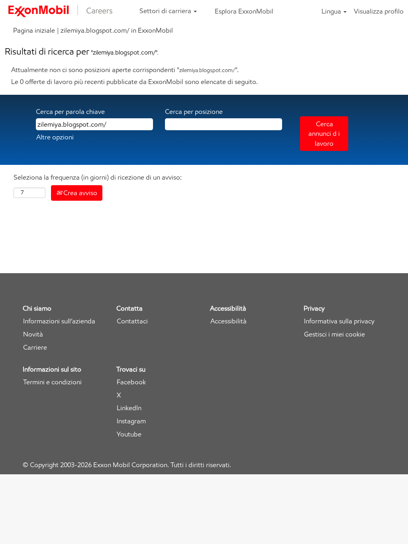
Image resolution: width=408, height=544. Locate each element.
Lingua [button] (332, 11)
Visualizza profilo (379, 11)
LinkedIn (129, 408)
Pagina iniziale (34, 30)
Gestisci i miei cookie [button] (334, 334)
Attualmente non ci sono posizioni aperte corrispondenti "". (125, 70)
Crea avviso (79, 193)
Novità (33, 334)
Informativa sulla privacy (339, 321)
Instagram (131, 421)
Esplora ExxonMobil (244, 11)
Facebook (131, 382)
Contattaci (132, 321)
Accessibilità (228, 321)
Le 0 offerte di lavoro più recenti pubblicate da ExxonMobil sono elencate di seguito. (134, 82)
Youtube (129, 434)
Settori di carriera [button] (166, 11)
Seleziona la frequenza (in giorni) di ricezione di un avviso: (98, 177)
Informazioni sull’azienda (59, 321)
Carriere (35, 347)
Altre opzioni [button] (55, 137)
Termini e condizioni (52, 382)
